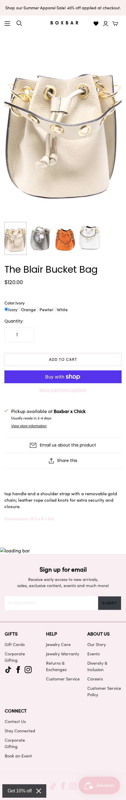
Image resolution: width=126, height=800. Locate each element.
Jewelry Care (58, 644)
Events (93, 654)
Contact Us (15, 721)
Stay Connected (20, 731)
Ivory (12, 309)
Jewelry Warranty (62, 654)
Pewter (46, 309)
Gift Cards (15, 644)
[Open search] (19, 23)
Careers (95, 679)
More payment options (63, 390)
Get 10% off (20, 790)
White (62, 309)
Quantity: (13, 321)
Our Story (96, 644)
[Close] (38, 791)
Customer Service (63, 679)
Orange (28, 309)
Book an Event (18, 756)
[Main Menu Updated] (7, 23)
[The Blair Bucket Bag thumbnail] (15, 238)
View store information (29, 426)
